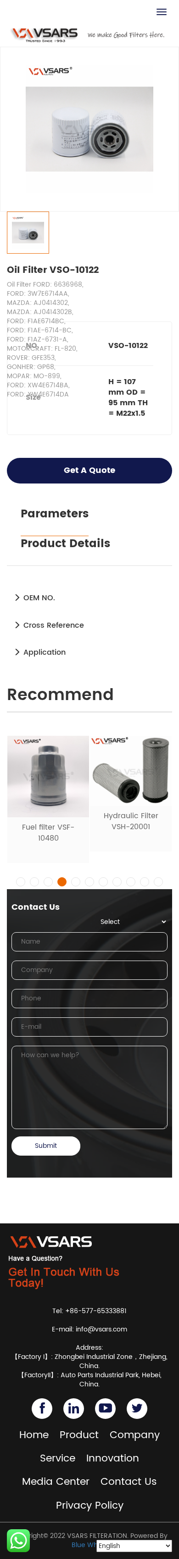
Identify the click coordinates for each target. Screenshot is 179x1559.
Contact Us (129, 1481)
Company (135, 1435)
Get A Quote (89, 470)
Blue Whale (89, 1545)
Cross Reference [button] (52, 625)
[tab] (89, 598)
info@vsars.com (101, 1329)
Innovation (112, 1458)
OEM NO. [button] (38, 598)
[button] (20, 881)
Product (79, 1435)
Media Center (56, 1481)
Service (57, 1458)
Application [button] (43, 652)
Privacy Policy (89, 1505)
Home (34, 1435)
